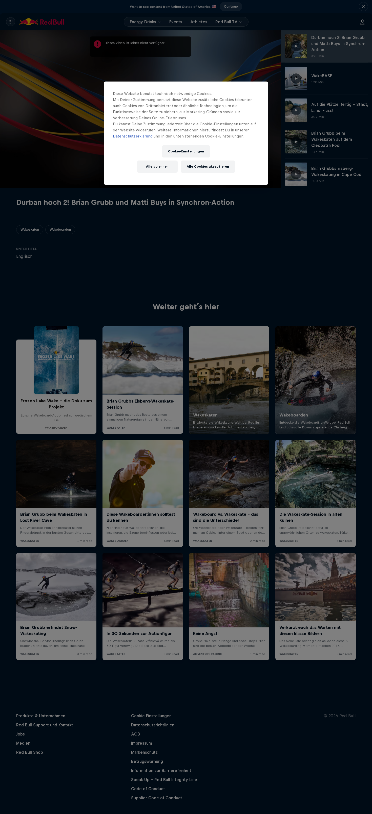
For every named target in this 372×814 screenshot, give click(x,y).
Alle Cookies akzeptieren (208, 166)
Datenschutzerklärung (133, 136)
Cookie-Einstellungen (186, 151)
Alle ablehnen (157, 166)
